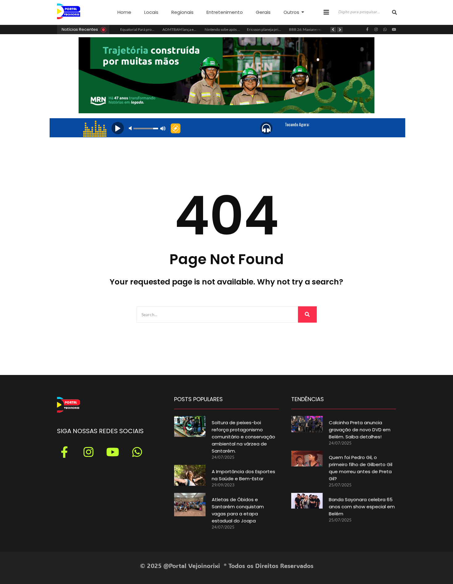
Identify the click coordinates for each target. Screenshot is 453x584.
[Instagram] (376, 29)
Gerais (263, 12)
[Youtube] (394, 29)
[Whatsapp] (385, 29)
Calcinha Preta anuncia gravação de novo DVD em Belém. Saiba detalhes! (359, 429)
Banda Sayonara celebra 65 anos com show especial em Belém (362, 506)
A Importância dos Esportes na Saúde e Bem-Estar (243, 475)
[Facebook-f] (367, 29)
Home (124, 12)
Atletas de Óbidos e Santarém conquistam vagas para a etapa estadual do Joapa (238, 510)
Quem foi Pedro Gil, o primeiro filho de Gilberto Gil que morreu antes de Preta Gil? (360, 468)
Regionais (182, 12)
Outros (291, 12)
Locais (151, 12)
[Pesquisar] (394, 12)
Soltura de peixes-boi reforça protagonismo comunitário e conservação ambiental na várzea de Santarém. (243, 436)
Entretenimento (224, 12)
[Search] (307, 314)
